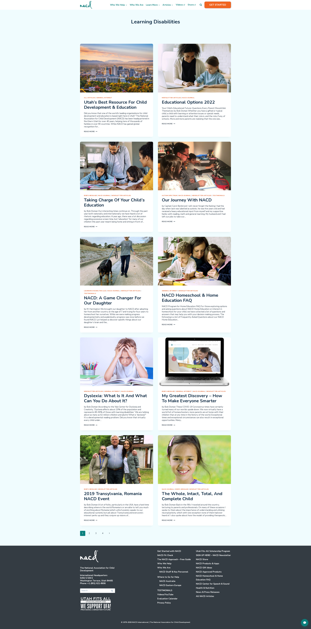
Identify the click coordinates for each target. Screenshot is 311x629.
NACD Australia (167, 581)
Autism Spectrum (169, 195)
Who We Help (164, 563)
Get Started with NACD (169, 551)
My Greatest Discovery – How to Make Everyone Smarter (192, 398)
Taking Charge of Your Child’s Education (114, 202)
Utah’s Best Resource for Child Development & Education (115, 104)
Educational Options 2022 (188, 102)
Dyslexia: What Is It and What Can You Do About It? (115, 398)
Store (191, 4)
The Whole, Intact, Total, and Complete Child (192, 496)
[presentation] (116, 68)
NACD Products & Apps (207, 563)
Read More (90, 131)
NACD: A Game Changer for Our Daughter (112, 300)
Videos (179, 4)
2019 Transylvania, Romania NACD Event (113, 496)
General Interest (104, 98)
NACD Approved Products (209, 571)
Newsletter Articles (171, 98)
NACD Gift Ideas (204, 567)
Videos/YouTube (165, 594)
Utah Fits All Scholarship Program (213, 551)
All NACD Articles (205, 596)
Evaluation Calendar (167, 598)
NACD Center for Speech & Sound (212, 583)
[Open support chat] (304, 622)
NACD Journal (188, 98)
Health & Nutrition (205, 588)
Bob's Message (90, 195)
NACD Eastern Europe (170, 585)
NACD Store (202, 559)
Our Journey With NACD (187, 200)
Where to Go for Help (168, 577)
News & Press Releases (208, 592)
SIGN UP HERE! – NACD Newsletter (213, 555)
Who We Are (136, 4)
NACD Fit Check (165, 555)
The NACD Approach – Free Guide (174, 559)
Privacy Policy (164, 602)
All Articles (89, 98)
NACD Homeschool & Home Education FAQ (190, 297)
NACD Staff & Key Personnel (173, 571)
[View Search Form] (200, 4)
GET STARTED (217, 4)
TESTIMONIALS (219, 195)
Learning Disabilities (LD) (95, 291)
